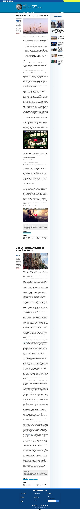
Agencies (59, 64)
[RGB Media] (40, 509)
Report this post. (18, 33)
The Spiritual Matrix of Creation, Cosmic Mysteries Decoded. (43, 238)
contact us (35, 500)
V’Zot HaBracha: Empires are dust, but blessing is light (30, 238)
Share (18, 255)
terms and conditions (37, 493)
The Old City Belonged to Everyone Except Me (43, 484)
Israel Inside (22, 496)
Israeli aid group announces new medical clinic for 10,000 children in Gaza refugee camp (60, 55)
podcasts (22, 501)
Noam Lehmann (59, 51)
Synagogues (35, 479)
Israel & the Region (23, 493)
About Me (28, 12)
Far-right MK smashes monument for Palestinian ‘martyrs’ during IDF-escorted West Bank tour (58, 31)
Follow (25, 7)
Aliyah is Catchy (28, 484)
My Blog (24, 12)
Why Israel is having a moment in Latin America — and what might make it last (61, 43)
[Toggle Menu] (1, 1)
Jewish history (30, 479)
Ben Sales (59, 45)
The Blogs (25, 4)
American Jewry (25, 479)
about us (35, 496)
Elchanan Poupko (30, 6)
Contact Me (32, 12)
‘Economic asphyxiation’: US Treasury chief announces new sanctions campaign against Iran (61, 62)
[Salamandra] (47, 509)
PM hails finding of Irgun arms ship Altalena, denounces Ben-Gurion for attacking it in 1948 (61, 49)
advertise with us (36, 497)
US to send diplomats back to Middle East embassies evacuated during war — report (61, 37)
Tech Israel (22, 497)
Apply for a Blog (61, 12)
